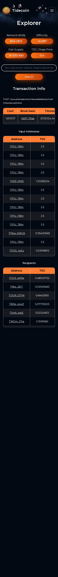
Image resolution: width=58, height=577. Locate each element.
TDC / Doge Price (42, 49)
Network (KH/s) (16, 35)
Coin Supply (16, 49)
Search (29, 76)
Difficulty (42, 35)
